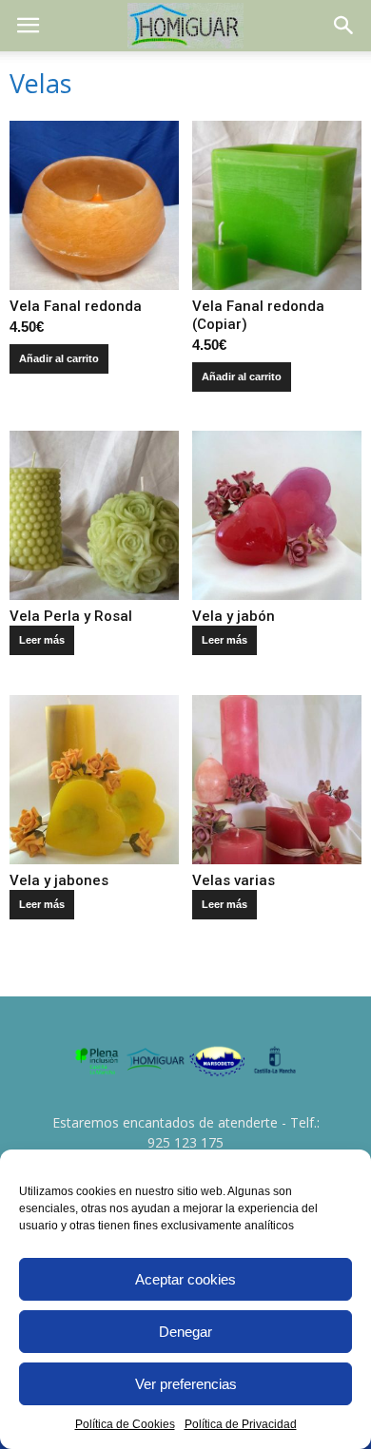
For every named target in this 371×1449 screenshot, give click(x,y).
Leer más (42, 640)
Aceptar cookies (185, 1279)
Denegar (185, 1331)
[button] (344, 25)
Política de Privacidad (241, 1424)
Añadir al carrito (59, 358)
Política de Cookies (125, 1424)
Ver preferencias (186, 1384)
